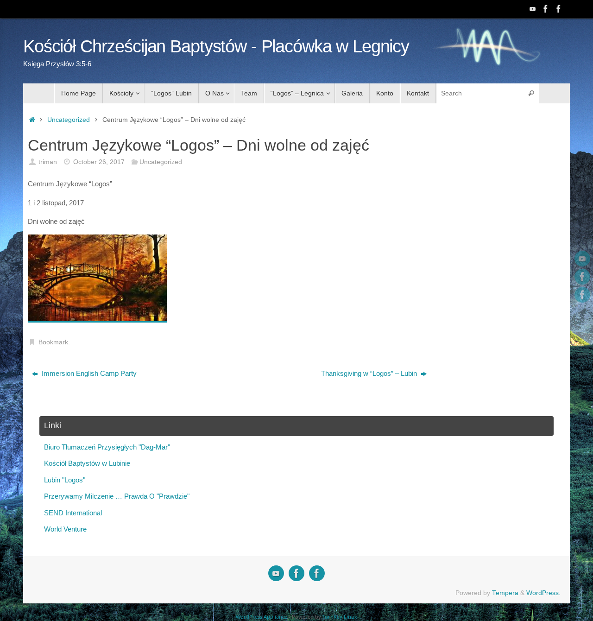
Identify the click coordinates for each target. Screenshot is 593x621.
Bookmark (53, 342)
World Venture (65, 529)
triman (47, 161)
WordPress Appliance (261, 616)
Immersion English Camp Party (88, 373)
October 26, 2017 (99, 161)
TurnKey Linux (339, 616)
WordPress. (543, 592)
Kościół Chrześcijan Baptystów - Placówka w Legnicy (216, 46)
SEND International (73, 513)
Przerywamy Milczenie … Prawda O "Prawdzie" (116, 496)
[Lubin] (558, 8)
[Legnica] (545, 8)
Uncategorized (68, 119)
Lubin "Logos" (64, 480)
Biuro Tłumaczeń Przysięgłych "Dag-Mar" (107, 447)
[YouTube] (532, 8)
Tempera (505, 592)
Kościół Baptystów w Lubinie (87, 463)
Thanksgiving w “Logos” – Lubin (370, 373)
